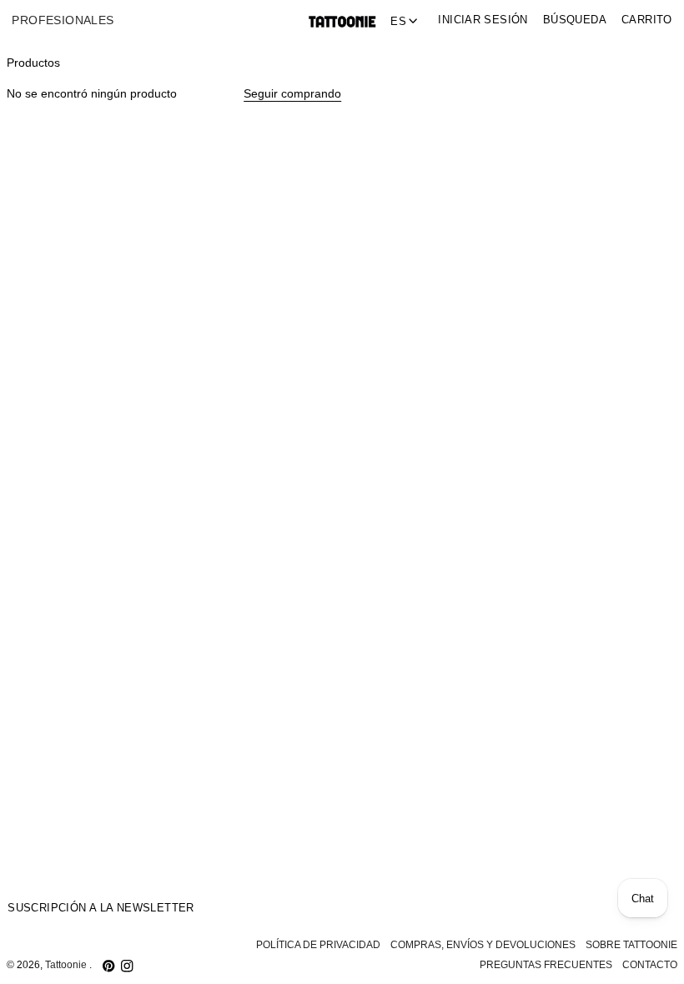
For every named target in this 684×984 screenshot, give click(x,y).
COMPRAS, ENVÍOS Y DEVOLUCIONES (483, 945)
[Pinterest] (108, 965)
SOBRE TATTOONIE (631, 945)
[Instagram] (127, 965)
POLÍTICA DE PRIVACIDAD (318, 945)
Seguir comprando (292, 94)
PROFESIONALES (62, 20)
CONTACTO (649, 965)
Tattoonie (67, 965)
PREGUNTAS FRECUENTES (546, 965)
